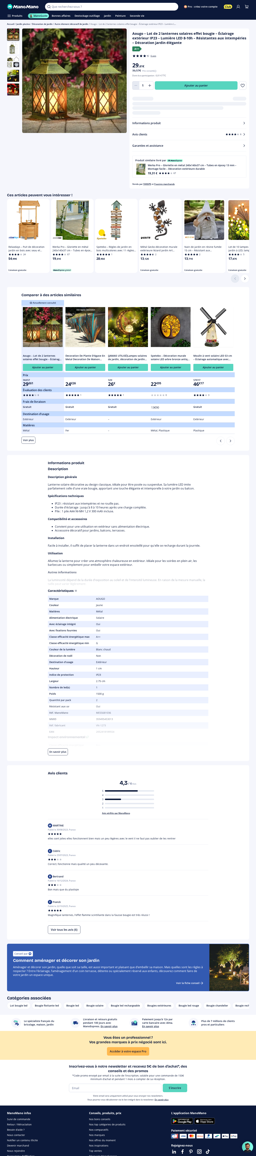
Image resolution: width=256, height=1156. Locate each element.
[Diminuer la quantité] (135, 85)
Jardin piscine (23, 24)
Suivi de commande (18, 1119)
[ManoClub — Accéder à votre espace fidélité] (228, 7)
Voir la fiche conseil (188, 983)
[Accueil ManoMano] (23, 7)
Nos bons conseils (99, 1119)
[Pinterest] (191, 1151)
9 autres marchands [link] (164, 184)
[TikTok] (208, 1151)
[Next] (230, 441)
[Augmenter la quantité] (149, 85)
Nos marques (97, 1135)
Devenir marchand (18, 1145)
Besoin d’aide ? (15, 1129)
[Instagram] (199, 1151)
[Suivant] (245, 278)
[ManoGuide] (247, 1147)
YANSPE (147, 184)
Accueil (10, 24)
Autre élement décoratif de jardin (71, 24)
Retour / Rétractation (19, 1124)
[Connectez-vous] (238, 7)
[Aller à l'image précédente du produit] (29, 81)
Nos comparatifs (98, 1129)
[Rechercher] (48, 6)
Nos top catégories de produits (107, 1124)
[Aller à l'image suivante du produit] (119, 81)
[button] (189, 167)
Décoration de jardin (42, 24)
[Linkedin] (174, 1151)
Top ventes (95, 1150)
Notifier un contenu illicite (22, 1140)
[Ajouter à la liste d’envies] (242, 85)
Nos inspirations (98, 1145)
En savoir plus (162, 1099)
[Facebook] (182, 1151)
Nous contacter (16, 1135)
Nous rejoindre (16, 1150)
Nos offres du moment (102, 1140)
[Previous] (220, 441)
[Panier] (247, 7)
